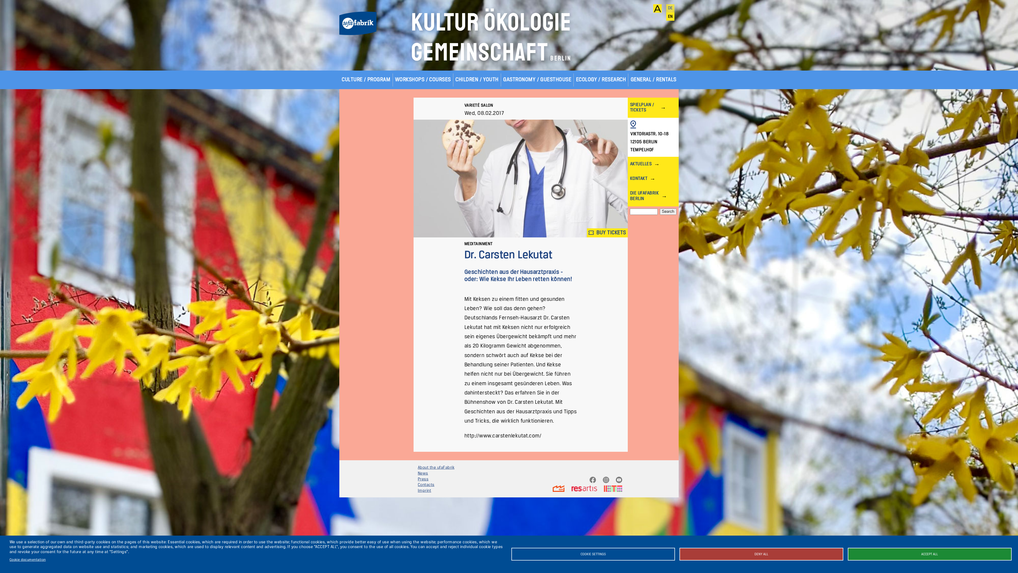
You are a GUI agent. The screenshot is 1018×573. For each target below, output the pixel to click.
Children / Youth (477, 80)
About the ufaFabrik (436, 468)
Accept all (929, 554)
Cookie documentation (28, 560)
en (670, 17)
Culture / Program (366, 80)
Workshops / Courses (423, 80)
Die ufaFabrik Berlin (644, 196)
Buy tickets (610, 232)
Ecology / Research (601, 80)
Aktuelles (641, 164)
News (423, 473)
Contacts (426, 485)
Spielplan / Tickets (642, 107)
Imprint (424, 491)
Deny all (761, 554)
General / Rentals (654, 80)
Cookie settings (593, 554)
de (670, 8)
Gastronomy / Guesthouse (537, 80)
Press (423, 479)
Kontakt (638, 178)
